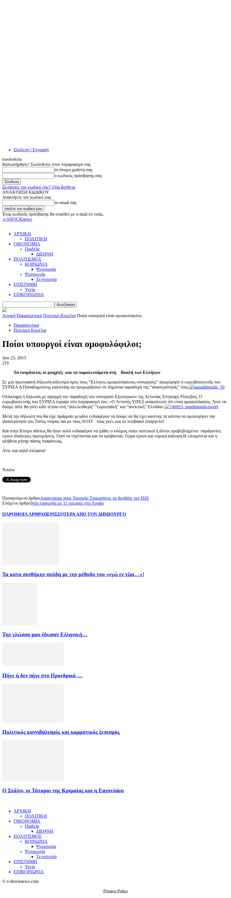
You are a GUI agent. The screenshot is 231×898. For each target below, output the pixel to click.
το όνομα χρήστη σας (73, 169)
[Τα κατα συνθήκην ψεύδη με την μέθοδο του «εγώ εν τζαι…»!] (30, 563)
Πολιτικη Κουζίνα (59, 315)
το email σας (65, 202)
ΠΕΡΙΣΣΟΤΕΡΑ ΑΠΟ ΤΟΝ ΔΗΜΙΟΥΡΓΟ (85, 514)
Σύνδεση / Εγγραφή (31, 149)
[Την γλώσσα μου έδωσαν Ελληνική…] (19, 623)
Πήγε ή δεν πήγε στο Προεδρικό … (42, 675)
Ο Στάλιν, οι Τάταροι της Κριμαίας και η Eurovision (63, 790)
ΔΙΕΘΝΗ (44, 254)
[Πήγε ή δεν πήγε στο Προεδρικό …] (33, 664)
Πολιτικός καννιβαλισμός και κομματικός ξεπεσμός (61, 732)
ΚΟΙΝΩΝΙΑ (36, 264)
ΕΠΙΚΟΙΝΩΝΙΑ (29, 294)
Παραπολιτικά (29, 315)
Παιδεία (32, 249)
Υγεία (30, 289)
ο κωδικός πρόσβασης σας (78, 175)
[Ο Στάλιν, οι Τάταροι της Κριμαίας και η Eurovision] (33, 779)
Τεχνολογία (46, 279)
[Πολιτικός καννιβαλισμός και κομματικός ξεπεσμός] (33, 721)
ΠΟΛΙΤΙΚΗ (36, 238)
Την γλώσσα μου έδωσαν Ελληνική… (45, 634)
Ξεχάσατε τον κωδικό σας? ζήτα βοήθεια (38, 187)
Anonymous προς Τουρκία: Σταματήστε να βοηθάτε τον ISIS (94, 498)
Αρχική (8, 315)
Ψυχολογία (46, 269)
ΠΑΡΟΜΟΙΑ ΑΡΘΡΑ (23, 514)
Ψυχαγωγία (35, 274)
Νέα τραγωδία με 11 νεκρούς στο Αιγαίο (67, 503)
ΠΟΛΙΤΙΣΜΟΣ (27, 259)
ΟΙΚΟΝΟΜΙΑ (27, 244)
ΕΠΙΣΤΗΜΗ (25, 284)
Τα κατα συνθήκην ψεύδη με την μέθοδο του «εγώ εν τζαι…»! (73, 574)
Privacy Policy (115, 891)
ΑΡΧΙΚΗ (22, 233)
